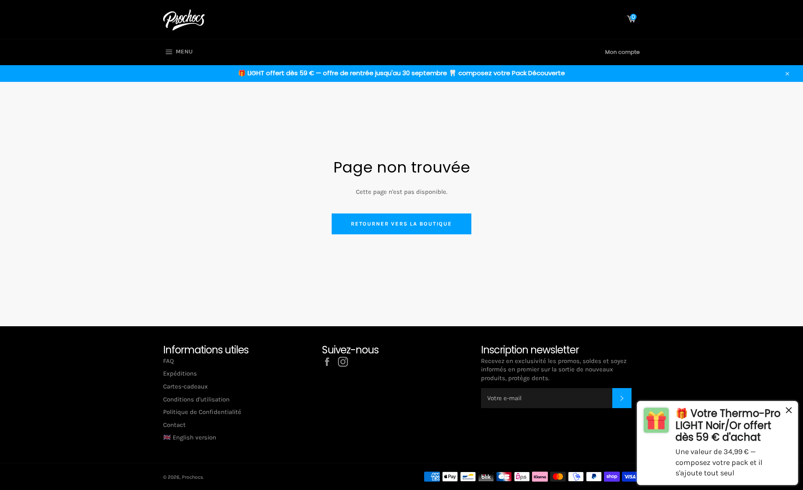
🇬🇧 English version (189, 437)
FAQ (168, 361)
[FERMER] (788, 411)
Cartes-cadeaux (185, 386)
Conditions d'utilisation (196, 399)
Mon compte (622, 52)
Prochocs (192, 477)
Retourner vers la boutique (402, 224)
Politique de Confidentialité (202, 412)
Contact (174, 425)
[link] (717, 443)
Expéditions (180, 373)
